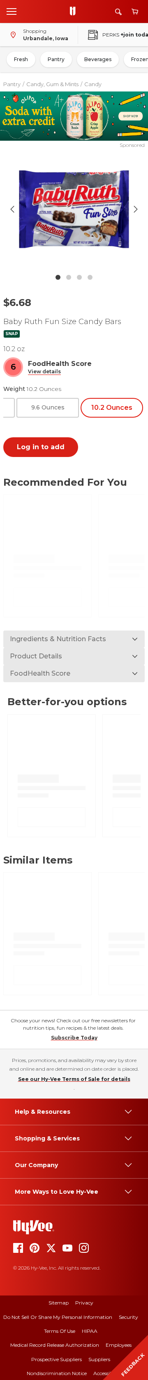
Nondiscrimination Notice (57, 1373)
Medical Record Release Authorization (54, 1345)
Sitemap (59, 1303)
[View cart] (134, 11)
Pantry (56, 59)
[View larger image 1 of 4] (74, 209)
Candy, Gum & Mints (52, 84)
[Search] (118, 12)
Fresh (21, 59)
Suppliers (99, 1359)
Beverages (97, 59)
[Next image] (136, 209)
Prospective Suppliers (56, 1359)
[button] (44, 372)
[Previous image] (12, 209)
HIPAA (89, 1331)
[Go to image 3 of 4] (79, 277)
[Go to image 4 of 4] (90, 277)
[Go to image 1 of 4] (58, 277)
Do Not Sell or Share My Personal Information (57, 1317)
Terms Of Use (59, 1331)
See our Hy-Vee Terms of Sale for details (74, 1079)
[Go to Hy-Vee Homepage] (75, 11)
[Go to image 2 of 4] (68, 277)
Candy (93, 84)
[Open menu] (11, 11)
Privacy (84, 1303)
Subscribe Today (74, 1038)
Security (128, 1317)
